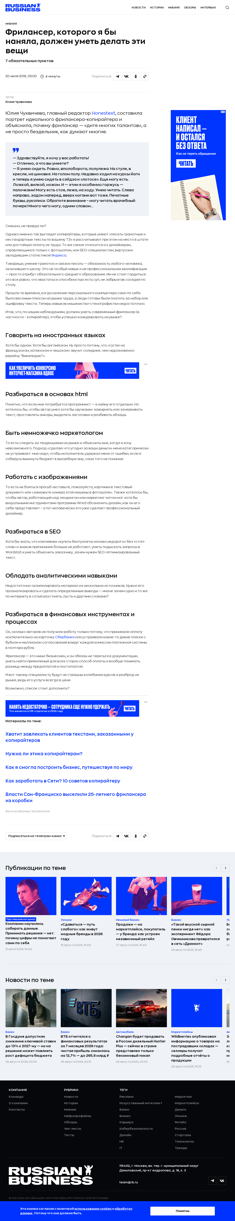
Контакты (17, 1109)
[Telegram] (212, 1181)
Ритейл (180, 1122)
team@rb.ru (128, 1182)
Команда (16, 1096)
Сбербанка (65, 637)
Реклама (126, 1096)
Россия (180, 1128)
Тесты (69, 1135)
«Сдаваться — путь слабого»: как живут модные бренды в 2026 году (82, 931)
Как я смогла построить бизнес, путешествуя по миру (69, 767)
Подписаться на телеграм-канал (35, 836)
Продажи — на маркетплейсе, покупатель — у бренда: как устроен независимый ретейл (140, 931)
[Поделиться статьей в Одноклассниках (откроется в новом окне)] (136, 76)
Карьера (126, 1122)
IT (121, 1148)
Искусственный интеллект (141, 1103)
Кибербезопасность (136, 1128)
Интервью (208, 7)
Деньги (180, 1109)
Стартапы (183, 1135)
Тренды (181, 1148)
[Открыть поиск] (227, 7)
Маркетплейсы (187, 1103)
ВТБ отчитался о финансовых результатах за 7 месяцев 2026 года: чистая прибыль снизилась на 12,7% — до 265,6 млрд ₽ (85, 1046)
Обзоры (190, 7)
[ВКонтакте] (222, 1181)
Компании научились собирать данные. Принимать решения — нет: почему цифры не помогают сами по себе (31, 933)
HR (122, 1141)
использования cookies (93, 1208)
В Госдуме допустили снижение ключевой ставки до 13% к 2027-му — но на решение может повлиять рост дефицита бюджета (31, 1046)
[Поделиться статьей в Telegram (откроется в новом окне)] (117, 76)
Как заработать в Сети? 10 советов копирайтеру (63, 781)
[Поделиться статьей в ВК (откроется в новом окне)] (126, 76)
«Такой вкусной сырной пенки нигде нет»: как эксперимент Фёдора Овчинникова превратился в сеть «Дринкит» (195, 934)
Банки (124, 1109)
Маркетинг (183, 1096)
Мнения (174, 7)
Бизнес (125, 1116)
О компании (18, 1103)
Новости (139, 7)
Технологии (184, 1141)
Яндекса (58, 255)
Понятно (182, 1211)
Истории (157, 7)
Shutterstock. (40, 811)
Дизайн (125, 1135)
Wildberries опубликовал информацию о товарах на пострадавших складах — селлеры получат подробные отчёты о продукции (195, 1048)
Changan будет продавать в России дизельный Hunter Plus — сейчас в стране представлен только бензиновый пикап (141, 1046)
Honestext (103, 113)
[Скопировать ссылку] (145, 76)
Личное (181, 1116)
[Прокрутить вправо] (225, 868)
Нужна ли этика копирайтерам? (44, 754)
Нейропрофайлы (77, 1116)
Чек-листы (72, 1128)
